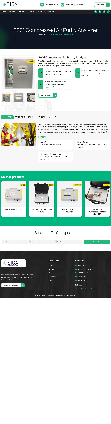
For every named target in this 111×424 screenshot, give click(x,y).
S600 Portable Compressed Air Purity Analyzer (97, 212)
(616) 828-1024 (82, 266)
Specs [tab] (30, 117)
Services (21, 12)
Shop (44, 35)
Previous (5, 73)
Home (4, 12)
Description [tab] (7, 117)
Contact (51, 12)
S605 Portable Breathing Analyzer (41, 211)
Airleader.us (82, 280)
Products (40, 12)
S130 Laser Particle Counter (69, 211)
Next (32, 73)
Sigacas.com (82, 277)
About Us (12, 12)
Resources (30, 12)
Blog (50, 280)
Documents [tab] (40, 117)
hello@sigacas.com (84, 269)
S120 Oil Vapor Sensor (14, 210)
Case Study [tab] (52, 117)
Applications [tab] (20, 117)
